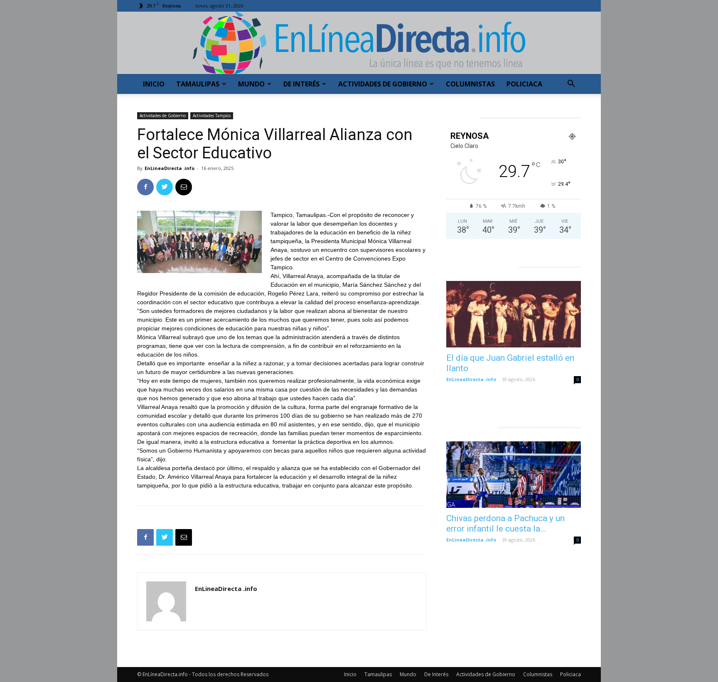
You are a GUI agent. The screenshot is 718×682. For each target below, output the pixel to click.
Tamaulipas (197, 84)
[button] (571, 85)
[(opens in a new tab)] (513, 314)
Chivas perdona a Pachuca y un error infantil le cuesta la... (505, 523)
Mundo (251, 84)
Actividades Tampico (212, 115)
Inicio (154, 84)
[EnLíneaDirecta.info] (359, 43)
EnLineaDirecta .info (169, 168)
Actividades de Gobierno (382, 84)
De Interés (301, 84)
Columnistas (470, 84)
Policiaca (524, 84)
